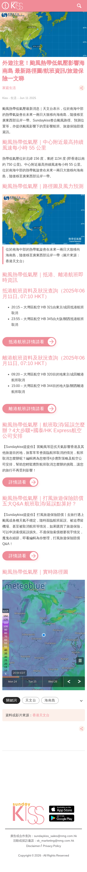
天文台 (30, 700)
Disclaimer (33, 846)
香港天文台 (41, 715)
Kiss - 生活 (9, 98)
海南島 (50, 700)
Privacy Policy (52, 846)
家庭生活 (9, 88)
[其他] (82, 90)
